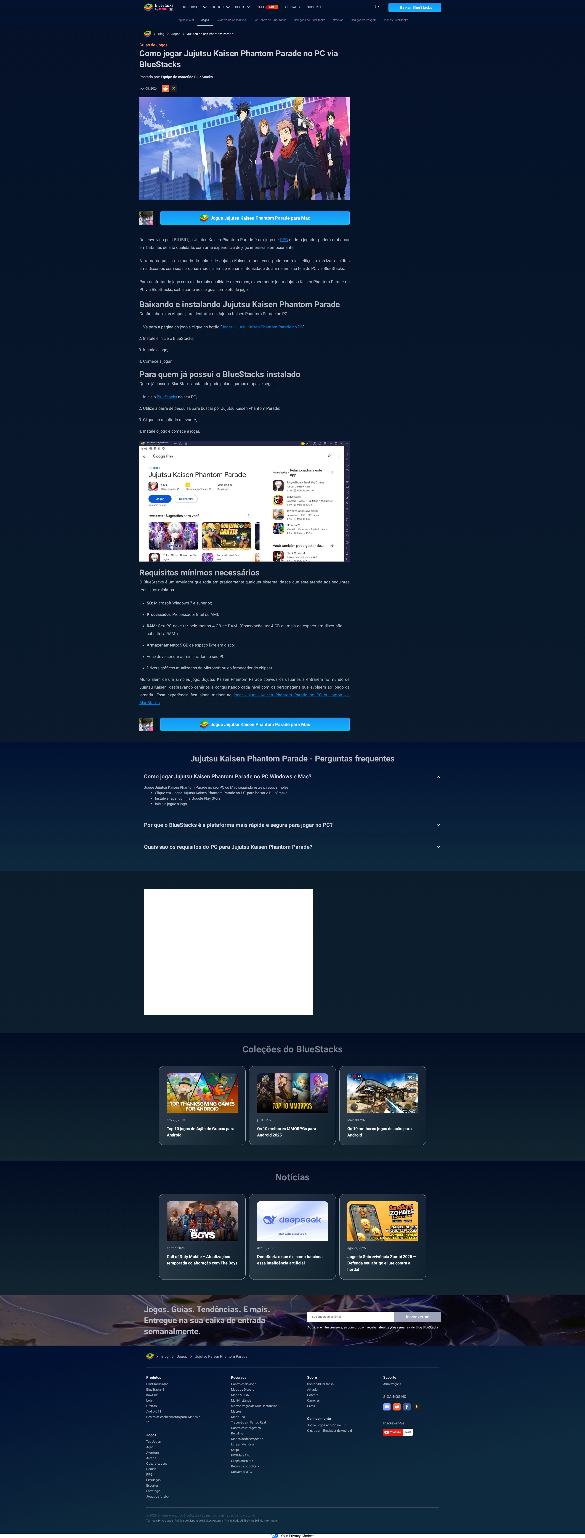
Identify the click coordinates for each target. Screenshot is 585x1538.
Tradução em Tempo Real (248, 1422)
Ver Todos (412, 482)
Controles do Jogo (243, 1384)
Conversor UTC (241, 1472)
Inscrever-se (417, 1316)
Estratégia (153, 1491)
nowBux (152, 1395)
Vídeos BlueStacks (396, 20)
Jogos (217, 7)
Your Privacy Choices (297, 1536)
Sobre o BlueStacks (320, 1384)
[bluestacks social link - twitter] (417, 1406)
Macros (236, 1411)
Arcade (151, 1458)
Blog (240, 7)
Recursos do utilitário (245, 1466)
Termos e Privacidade (159, 1520)
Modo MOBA (240, 1395)
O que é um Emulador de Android (329, 1430)
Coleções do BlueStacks (309, 20)
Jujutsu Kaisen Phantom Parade (210, 34)
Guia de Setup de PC (391, 514)
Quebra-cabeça (156, 1463)
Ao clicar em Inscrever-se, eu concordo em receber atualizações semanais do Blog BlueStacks (373, 1327)
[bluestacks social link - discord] (387, 1406)
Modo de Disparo (242, 1389)
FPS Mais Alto (240, 1455)
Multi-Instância (241, 1400)
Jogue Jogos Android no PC (326, 1425)
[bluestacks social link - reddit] (397, 1406)
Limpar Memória (242, 1444)
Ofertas (151, 1406)
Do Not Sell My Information (262, 1520)
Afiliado (292, 7)
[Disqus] (228, 951)
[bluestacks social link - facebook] (407, 1406)
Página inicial (185, 20)
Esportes (152, 1485)
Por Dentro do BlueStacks (270, 20)
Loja (266, 7)
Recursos (192, 7)
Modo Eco (238, 1417)
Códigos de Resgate (364, 20)
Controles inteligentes (246, 1428)
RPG (418, 514)
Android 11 (153, 1411)
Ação (149, 1447)
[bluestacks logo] (158, 7)
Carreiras (313, 1400)
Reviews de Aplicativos (231, 20)
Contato (313, 1395)
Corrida (151, 1469)
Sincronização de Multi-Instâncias (254, 1406)
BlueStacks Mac (157, 1384)
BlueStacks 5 (155, 1389)
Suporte (314, 7)
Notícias (338, 20)
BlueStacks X (420, 524)
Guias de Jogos (386, 102)
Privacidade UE (234, 1520)
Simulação (153, 1480)
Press (311, 1406)
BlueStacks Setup (389, 524)
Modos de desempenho (247, 1439)
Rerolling (237, 1433)
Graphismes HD (242, 1461)
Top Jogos (153, 1441)
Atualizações (392, 1384)
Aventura (152, 1452)
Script (235, 1450)
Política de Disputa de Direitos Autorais (199, 1520)
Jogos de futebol (157, 1496)
